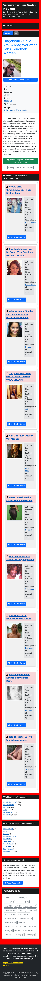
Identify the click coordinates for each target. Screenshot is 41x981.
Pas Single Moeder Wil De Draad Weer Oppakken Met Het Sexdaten (19, 252)
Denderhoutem (31, 222)
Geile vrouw (9, 110)
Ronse (6, 834)
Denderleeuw (30, 284)
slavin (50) (19, 935)
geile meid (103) (23, 914)
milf (15, 110)
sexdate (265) (9, 898)
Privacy (6, 965)
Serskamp (29, 769)
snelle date (22, 110)
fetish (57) (8, 931)
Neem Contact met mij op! (21, 80)
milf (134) (18, 906)
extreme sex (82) (26, 918)
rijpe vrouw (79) (10, 922)
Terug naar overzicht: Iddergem (21, 168)
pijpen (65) (32, 927)
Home (9, 33)
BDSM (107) (32, 910)
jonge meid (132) (30, 906)
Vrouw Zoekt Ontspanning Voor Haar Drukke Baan (18, 189)
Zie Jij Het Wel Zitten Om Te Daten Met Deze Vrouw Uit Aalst (18, 376)
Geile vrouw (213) (23, 902)
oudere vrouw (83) (11, 918)
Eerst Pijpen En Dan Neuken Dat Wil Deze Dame (18, 677)
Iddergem (8, 101)
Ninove (28, 347)
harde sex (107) (10, 914)
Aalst (27, 409)
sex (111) (22, 910)
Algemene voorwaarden (13, 962)
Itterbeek (29, 648)
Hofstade (29, 530)
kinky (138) (8, 906)
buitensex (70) (21, 927)
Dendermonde (9, 851)
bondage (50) (30, 935)
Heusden (7, 831)
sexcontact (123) (10, 910)
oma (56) (17, 931)
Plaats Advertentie (13, 883)
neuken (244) (9, 902)
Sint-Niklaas (8, 849)
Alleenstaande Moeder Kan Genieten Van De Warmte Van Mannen (19, 314)
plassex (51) (9, 935)
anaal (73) (21, 922)
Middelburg (8, 828)
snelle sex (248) (22, 898)
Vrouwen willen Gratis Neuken (19, 7)
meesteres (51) (28, 931)
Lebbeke (28, 710)
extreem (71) (9, 927)
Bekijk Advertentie (17, 237)
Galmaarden (30, 589)
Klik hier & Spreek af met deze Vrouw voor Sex (21, 161)
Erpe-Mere (7, 812)
